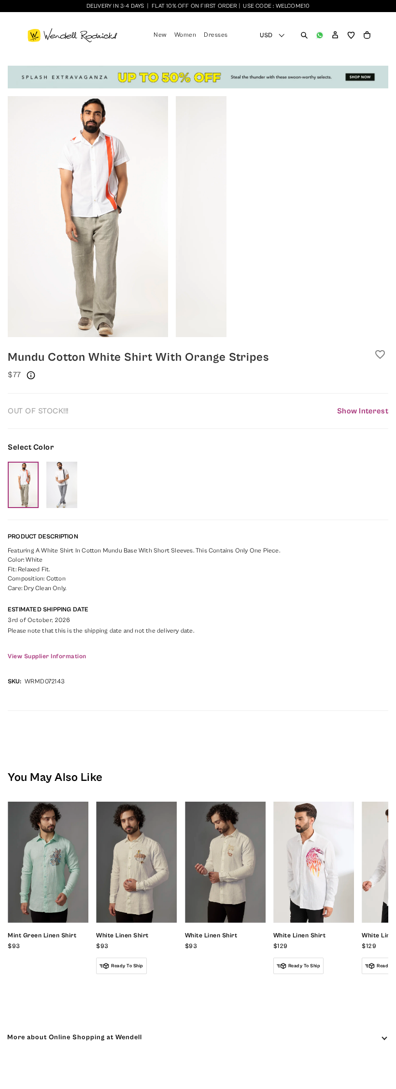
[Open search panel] (304, 35)
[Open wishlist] (351, 35)
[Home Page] (72, 35)
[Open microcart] (367, 35)
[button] (335, 35)
